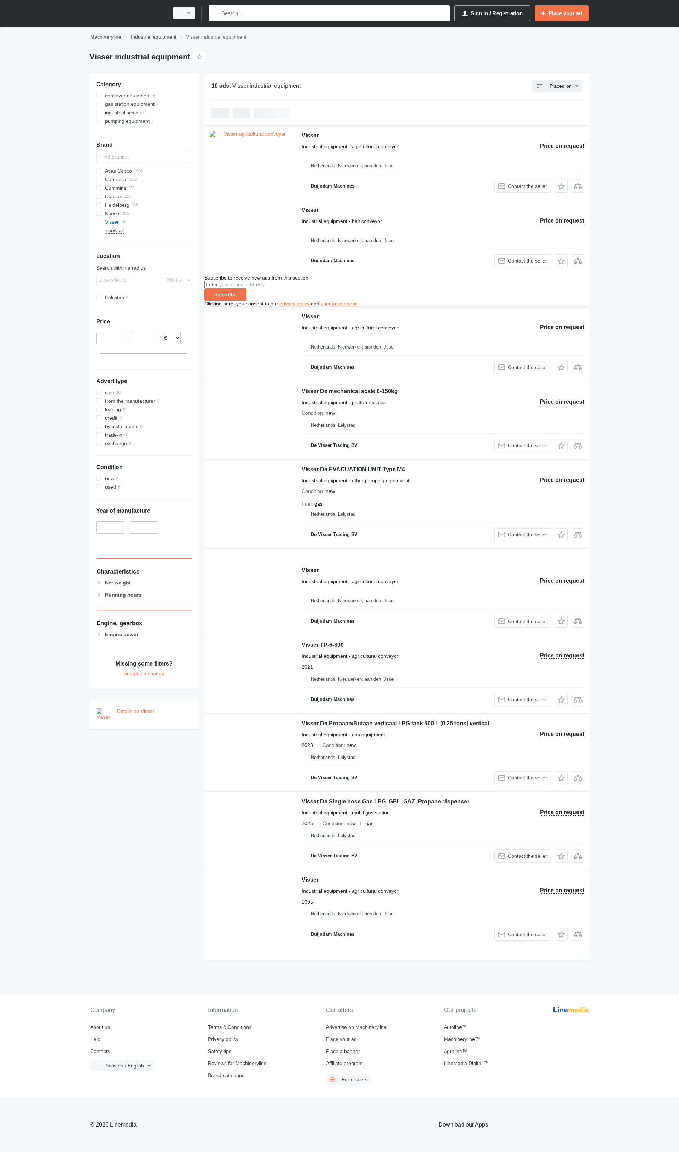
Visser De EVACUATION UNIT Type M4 (353, 469)
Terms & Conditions (229, 1027)
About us (100, 1027)
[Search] (215, 13)
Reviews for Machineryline (237, 1063)
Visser (310, 135)
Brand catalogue (226, 1075)
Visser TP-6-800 (323, 645)
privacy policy (294, 303)
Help (95, 1039)
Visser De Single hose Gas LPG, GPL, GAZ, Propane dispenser (385, 802)
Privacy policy (223, 1039)
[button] (561, 186)
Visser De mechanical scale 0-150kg (350, 391)
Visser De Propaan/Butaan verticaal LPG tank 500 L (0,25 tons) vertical (395, 723)
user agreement (338, 303)
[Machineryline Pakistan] (127, 13)
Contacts (100, 1051)
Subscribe (225, 294)
